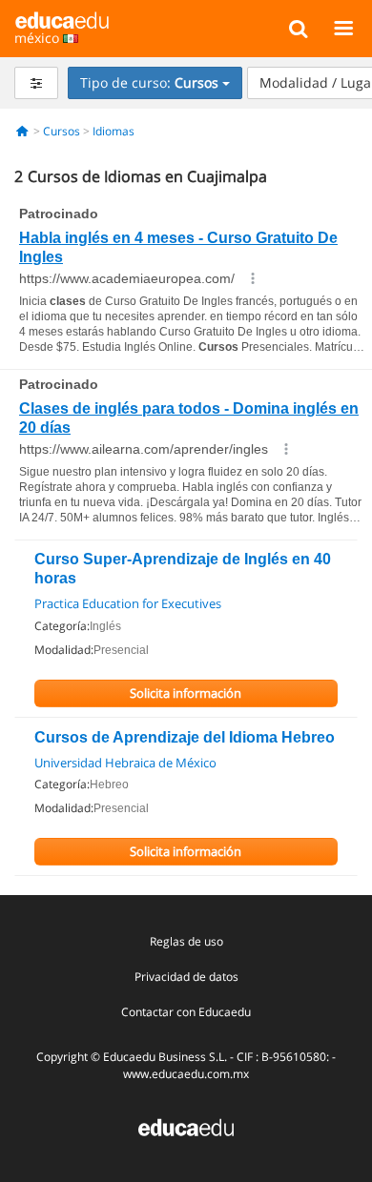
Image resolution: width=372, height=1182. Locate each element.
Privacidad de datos (186, 976)
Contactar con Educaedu (186, 1012)
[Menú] (343, 28)
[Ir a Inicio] (22, 131)
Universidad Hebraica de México (125, 762)
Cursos (61, 131)
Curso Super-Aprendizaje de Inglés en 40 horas (182, 568)
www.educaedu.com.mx (186, 1074)
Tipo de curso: (149, 82)
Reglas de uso (186, 941)
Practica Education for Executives (127, 603)
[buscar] (298, 28)
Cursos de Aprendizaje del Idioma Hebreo (184, 737)
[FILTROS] (36, 83)
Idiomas (113, 131)
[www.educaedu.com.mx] (186, 1125)
